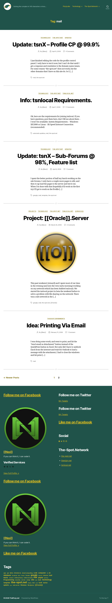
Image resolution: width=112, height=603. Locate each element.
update (6, 585)
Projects (32, 211)
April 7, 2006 (56, 107)
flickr (19, 575)
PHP (35, 577)
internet (45, 575)
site (32, 580)
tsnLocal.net (68, 93)
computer (42, 573)
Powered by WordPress (29, 598)
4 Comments (70, 51)
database (7, 575)
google (35, 195)
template (45, 195)
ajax (5, 573)
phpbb (40, 577)
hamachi (40, 575)
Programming (9, 580)
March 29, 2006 (56, 225)
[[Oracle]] (79, 211)
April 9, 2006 (56, 51)
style (39, 580)
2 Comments (71, 225)
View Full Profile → (11, 473)
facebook (14, 575)
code (35, 573)
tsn (33, 583)
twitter (45, 583)
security (17, 580)
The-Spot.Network (91, 6)
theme (29, 582)
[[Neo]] (44, 51)
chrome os (17, 573)
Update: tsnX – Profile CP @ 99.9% (56, 44)
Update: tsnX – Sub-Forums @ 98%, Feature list (56, 159)
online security (28, 577)
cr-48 (48, 573)
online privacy (18, 577)
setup (28, 580)
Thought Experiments (56, 318)
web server (16, 585)
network (11, 577)
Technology (76, 6)
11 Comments (69, 107)
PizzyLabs (66, 6)
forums (28, 575)
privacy (46, 577)
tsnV (37, 582)
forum (23, 575)
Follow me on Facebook (22, 395)
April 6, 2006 (57, 169)
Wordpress (31, 585)
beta (11, 573)
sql (36, 580)
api (8, 573)
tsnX (40, 583)
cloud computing (27, 573)
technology (47, 580)
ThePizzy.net (14, 598)
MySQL (6, 577)
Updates (68, 38)
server (23, 580)
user (11, 585)
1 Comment (70, 169)
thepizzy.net (66, 460)
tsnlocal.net (66, 465)
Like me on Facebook (20, 553)
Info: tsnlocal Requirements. (56, 100)
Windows (23, 585)
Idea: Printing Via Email (56, 325)
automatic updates (39, 133)
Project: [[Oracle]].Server (56, 218)
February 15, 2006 (57, 332)
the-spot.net (57, 38)
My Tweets (63, 401)
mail (34, 77)
